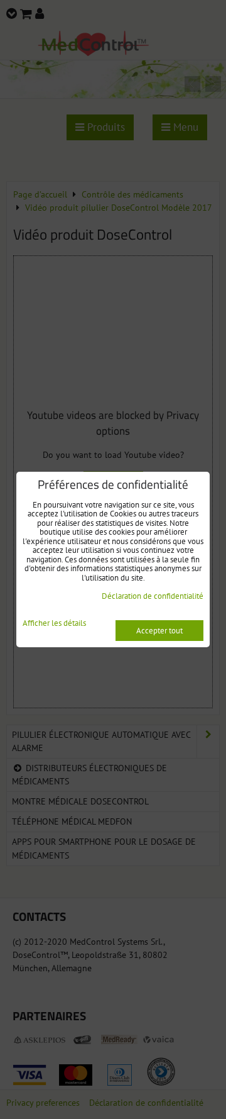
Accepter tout (159, 630)
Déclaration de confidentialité (152, 596)
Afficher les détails (54, 623)
